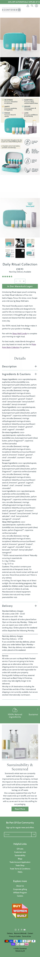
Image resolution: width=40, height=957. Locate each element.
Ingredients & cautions (16, 374)
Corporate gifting (20, 889)
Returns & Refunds (20, 933)
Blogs (20, 859)
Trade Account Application (20, 862)
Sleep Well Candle (19, 333)
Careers (20, 896)
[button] (7, 277)
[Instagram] (16, 930)
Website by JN (20, 951)
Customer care (20, 852)
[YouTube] (24, 930)
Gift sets (20, 849)
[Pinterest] (22, 930)
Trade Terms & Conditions (20, 869)
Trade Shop (20, 865)
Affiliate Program (20, 892)
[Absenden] (33, 834)
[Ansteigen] (23, 281)
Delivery (7, 605)
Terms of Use (26, 936)
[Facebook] (19, 930)
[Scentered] (11, 9)
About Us (20, 886)
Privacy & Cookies (15, 936)
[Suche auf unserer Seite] (32, 5)
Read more (20, 809)
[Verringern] (16, 281)
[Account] (28, 5)
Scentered (22, 949)
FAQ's (20, 872)
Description (9, 366)
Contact (30, 933)
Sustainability (20, 855)
